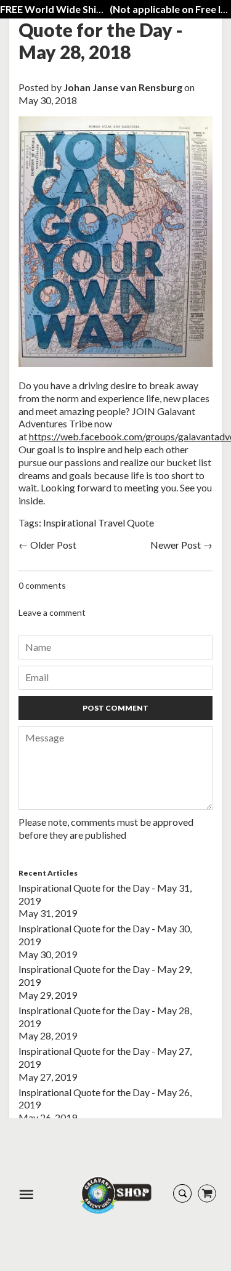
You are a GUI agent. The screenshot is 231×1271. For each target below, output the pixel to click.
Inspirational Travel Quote (98, 522)
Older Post (53, 545)
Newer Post (175, 545)
